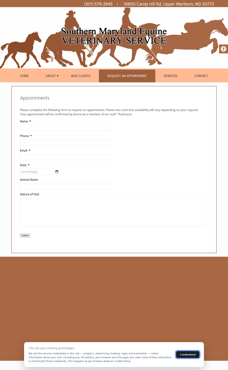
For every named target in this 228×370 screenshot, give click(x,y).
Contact (201, 76)
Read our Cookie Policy (116, 361)
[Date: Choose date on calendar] (57, 171)
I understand (188, 354)
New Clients (80, 76)
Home (24, 76)
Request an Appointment (127, 76)
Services (170, 76)
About (51, 76)
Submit (25, 235)
